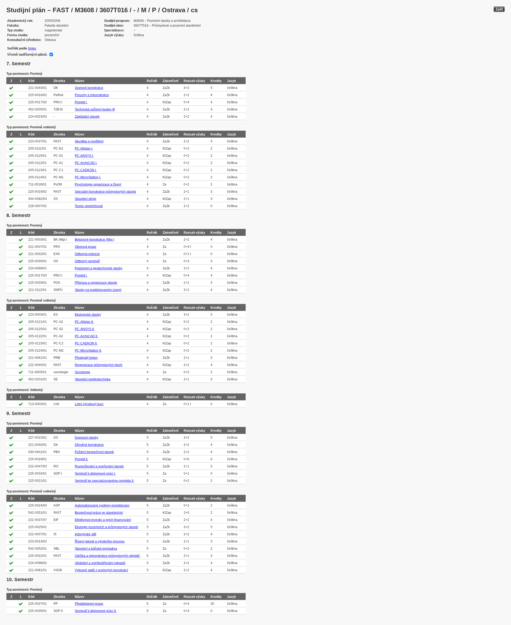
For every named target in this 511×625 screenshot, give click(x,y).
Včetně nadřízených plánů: (27, 54)
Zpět (499, 9)
